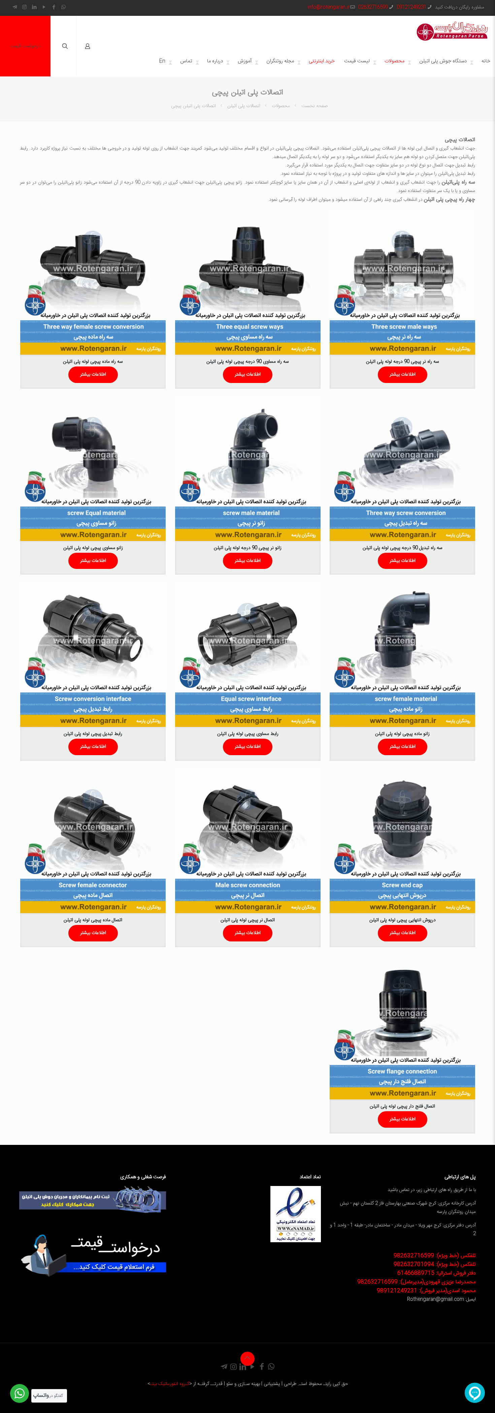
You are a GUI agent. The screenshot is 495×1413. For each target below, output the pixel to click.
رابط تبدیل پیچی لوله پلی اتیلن (93, 734)
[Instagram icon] (24, 7)
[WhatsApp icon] (63, 7)
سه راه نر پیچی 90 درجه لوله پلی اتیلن (402, 362)
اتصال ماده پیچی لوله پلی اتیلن (93, 920)
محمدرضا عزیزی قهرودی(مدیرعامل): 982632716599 (416, 1282)
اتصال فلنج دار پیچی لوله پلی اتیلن (402, 1106)
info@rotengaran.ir (329, 7)
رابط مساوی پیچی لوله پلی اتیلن (247, 734)
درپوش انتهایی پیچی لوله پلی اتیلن (402, 920)
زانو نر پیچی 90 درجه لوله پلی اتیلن (248, 548)
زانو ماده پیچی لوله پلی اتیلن (402, 734)
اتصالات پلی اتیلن (243, 106)
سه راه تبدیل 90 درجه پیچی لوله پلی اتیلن (402, 548)
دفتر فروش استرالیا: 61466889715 (436, 1273)
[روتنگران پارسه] (452, 31)
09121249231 (411, 7)
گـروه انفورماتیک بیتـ (169, 1384)
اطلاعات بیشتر (403, 375)
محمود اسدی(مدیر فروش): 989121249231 (426, 1290)
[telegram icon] (14, 7)
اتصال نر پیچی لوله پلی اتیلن (248, 920)
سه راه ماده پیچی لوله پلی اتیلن (93, 362)
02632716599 (373, 7)
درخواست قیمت (25, 46)
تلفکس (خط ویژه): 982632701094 (435, 1264)
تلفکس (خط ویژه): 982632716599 (435, 1255)
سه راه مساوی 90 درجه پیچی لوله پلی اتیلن (247, 362)
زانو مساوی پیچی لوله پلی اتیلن (93, 548)
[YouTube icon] (43, 7)
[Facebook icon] (53, 7)
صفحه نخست (314, 106)
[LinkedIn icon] (34, 7)
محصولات (281, 106)
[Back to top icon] (247, 1359)
